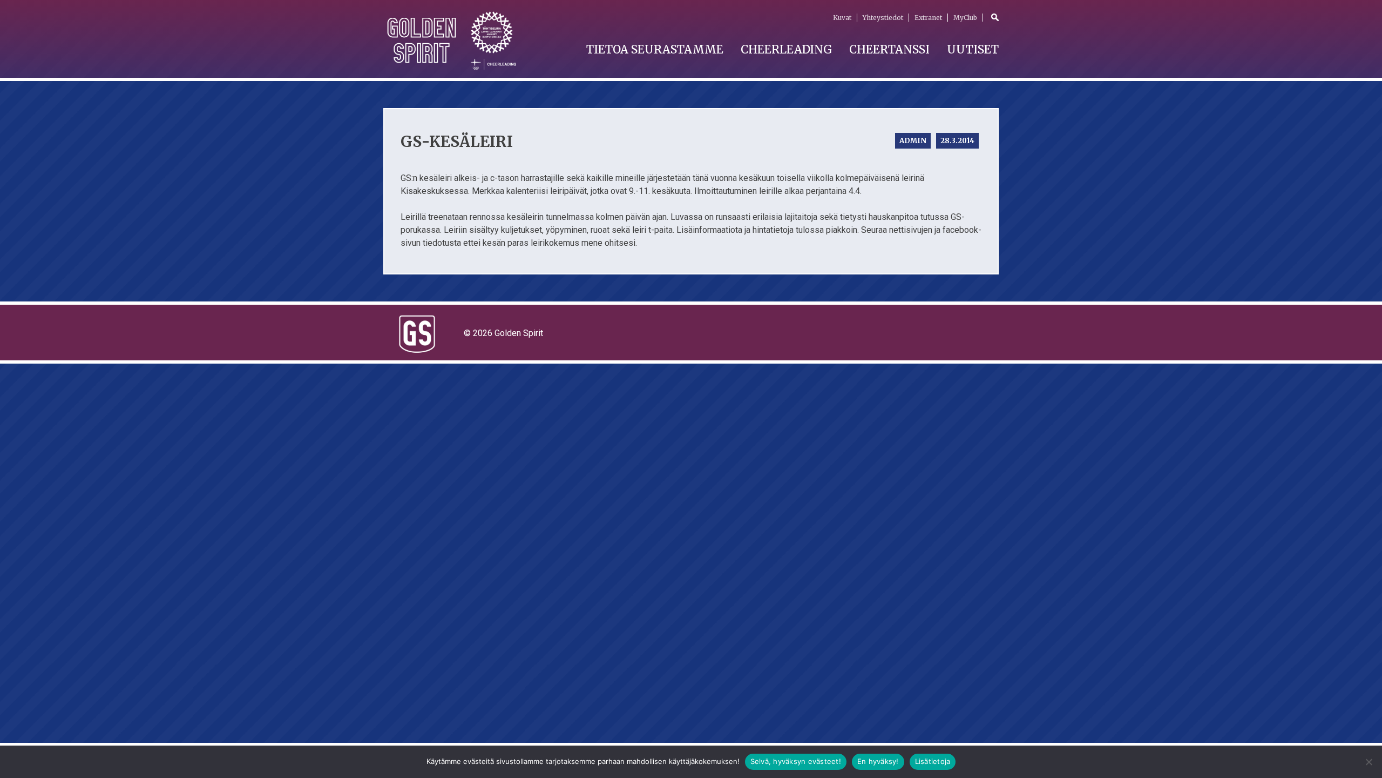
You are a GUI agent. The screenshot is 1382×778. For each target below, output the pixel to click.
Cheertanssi (889, 49)
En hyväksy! (878, 761)
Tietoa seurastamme (654, 49)
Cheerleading (786, 49)
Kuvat (842, 18)
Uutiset (973, 49)
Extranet (928, 18)
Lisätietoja (933, 761)
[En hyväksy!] (1368, 761)
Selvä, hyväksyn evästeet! (795, 761)
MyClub (965, 18)
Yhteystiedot (883, 18)
